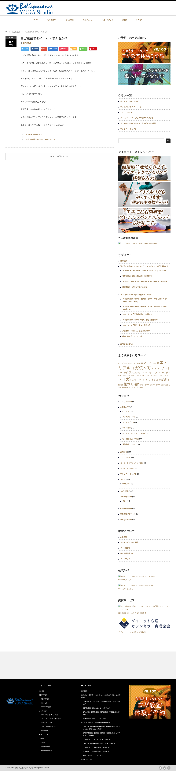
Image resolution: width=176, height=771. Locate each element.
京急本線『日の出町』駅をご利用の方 (136, 331)
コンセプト (45, 703)
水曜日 (142, 385)
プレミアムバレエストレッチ (131, 107)
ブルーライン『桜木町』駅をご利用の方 (137, 314)
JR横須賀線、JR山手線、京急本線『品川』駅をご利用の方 (144, 271)
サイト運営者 (125, 548)
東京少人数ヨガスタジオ (24, 768)
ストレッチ (157, 368)
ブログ (122, 479)
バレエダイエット (138, 375)
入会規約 (123, 537)
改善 (121, 385)
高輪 (141, 387)
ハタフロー (126, 411)
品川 (164, 379)
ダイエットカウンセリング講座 (131, 463)
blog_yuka (126, 484)
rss (160, 768)
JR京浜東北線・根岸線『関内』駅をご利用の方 (140, 320)
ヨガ (126, 379)
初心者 (156, 380)
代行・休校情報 (126, 509)
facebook (168, 768)
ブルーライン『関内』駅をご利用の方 (136, 325)
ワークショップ (148, 380)
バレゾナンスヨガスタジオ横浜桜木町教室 (136, 295)
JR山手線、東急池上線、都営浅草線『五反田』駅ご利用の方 (144, 282)
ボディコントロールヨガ (129, 101)
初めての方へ (52, 20)
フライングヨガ (128, 422)
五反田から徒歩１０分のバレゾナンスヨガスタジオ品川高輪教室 (144, 266)
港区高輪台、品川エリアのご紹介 (134, 287)
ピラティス (148, 375)
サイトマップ (125, 559)
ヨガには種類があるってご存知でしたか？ (41, 139)
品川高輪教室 (45, 746)
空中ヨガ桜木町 (150, 385)
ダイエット (138, 373)
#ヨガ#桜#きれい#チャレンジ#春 (129, 363)
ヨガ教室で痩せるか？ (33, 134)
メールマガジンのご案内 (129, 542)
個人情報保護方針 (127, 553)
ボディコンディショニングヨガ (133, 433)
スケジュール (88, 20)
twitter (164, 768)
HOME (36, 20)
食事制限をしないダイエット (130, 387)
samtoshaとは (46, 707)
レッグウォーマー (136, 380)
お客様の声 (124, 407)
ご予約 (124, 20)
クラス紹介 (70, 20)
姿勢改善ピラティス (127, 514)
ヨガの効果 (16, 32)
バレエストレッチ (157, 372)
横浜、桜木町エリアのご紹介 (133, 336)
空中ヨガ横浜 (160, 385)
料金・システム (107, 20)
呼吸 (160, 380)
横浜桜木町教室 (46, 750)
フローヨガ (126, 428)
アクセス (139, 20)
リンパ (124, 501)
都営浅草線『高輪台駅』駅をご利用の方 (137, 276)
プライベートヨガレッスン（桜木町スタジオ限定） (139, 123)
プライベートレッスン (128, 129)
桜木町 (129, 384)
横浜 (137, 384)
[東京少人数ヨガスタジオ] (29, 13)
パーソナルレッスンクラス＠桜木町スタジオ (136, 118)
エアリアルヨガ (126, 112)
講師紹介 (123, 261)
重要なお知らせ (126, 520)
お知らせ (123, 452)
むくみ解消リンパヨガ (130, 439)
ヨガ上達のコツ (126, 497)
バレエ (144, 373)
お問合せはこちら (127, 344)
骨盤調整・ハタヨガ (129, 444)
